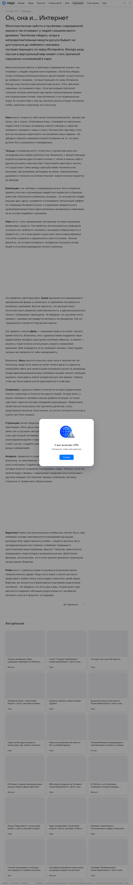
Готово (66, 457)
